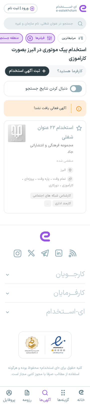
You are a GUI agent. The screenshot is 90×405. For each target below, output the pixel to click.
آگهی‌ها (45, 400)
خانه (81, 400)
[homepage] (45, 236)
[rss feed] (72, 253)
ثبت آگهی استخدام (25, 71)
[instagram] (17, 253)
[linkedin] (58, 253)
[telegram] (45, 253)
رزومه (27, 400)
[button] (72, 38)
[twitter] (31, 253)
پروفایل (9, 400)
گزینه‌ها (63, 400)
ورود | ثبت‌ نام (18, 8)
